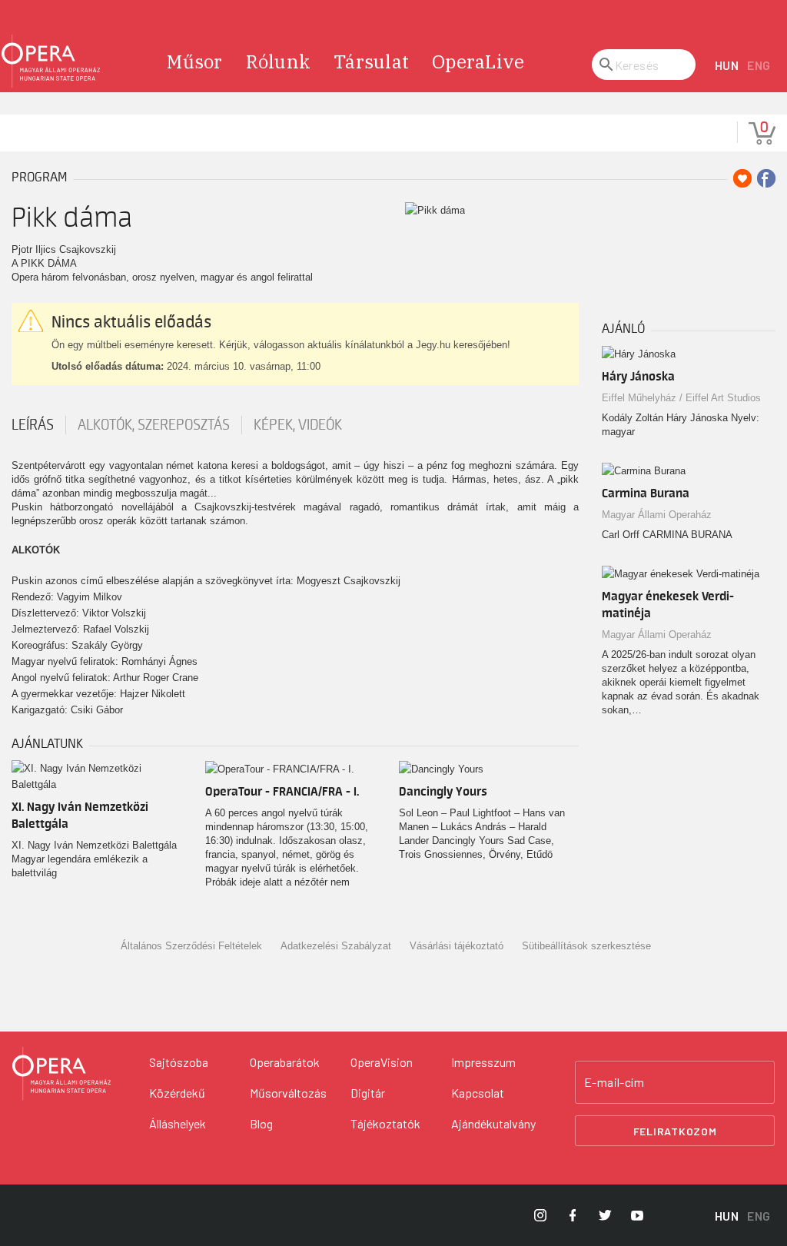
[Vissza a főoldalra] (51, 61)
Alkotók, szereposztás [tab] (154, 425)
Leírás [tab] (33, 425)
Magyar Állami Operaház (657, 514)
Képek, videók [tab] (298, 425)
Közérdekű (177, 1092)
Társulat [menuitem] (371, 61)
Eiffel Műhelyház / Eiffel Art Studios (681, 398)
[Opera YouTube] (637, 1215)
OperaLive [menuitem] (478, 61)
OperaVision (381, 1062)
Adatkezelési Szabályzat (336, 946)
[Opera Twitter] (605, 1215)
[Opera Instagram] (540, 1215)
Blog (261, 1123)
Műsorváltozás (288, 1092)
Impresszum (483, 1062)
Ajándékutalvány (493, 1123)
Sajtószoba (178, 1062)
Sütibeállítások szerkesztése (586, 946)
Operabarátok (285, 1062)
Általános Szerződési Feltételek (191, 946)
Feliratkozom (675, 1131)
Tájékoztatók (385, 1123)
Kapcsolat (477, 1092)
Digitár (367, 1092)
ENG (759, 65)
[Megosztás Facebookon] (766, 178)
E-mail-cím (614, 1082)
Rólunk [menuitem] (278, 61)
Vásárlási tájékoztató (456, 946)
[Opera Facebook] (572, 1215)
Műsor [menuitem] (194, 61)
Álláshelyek (177, 1123)
